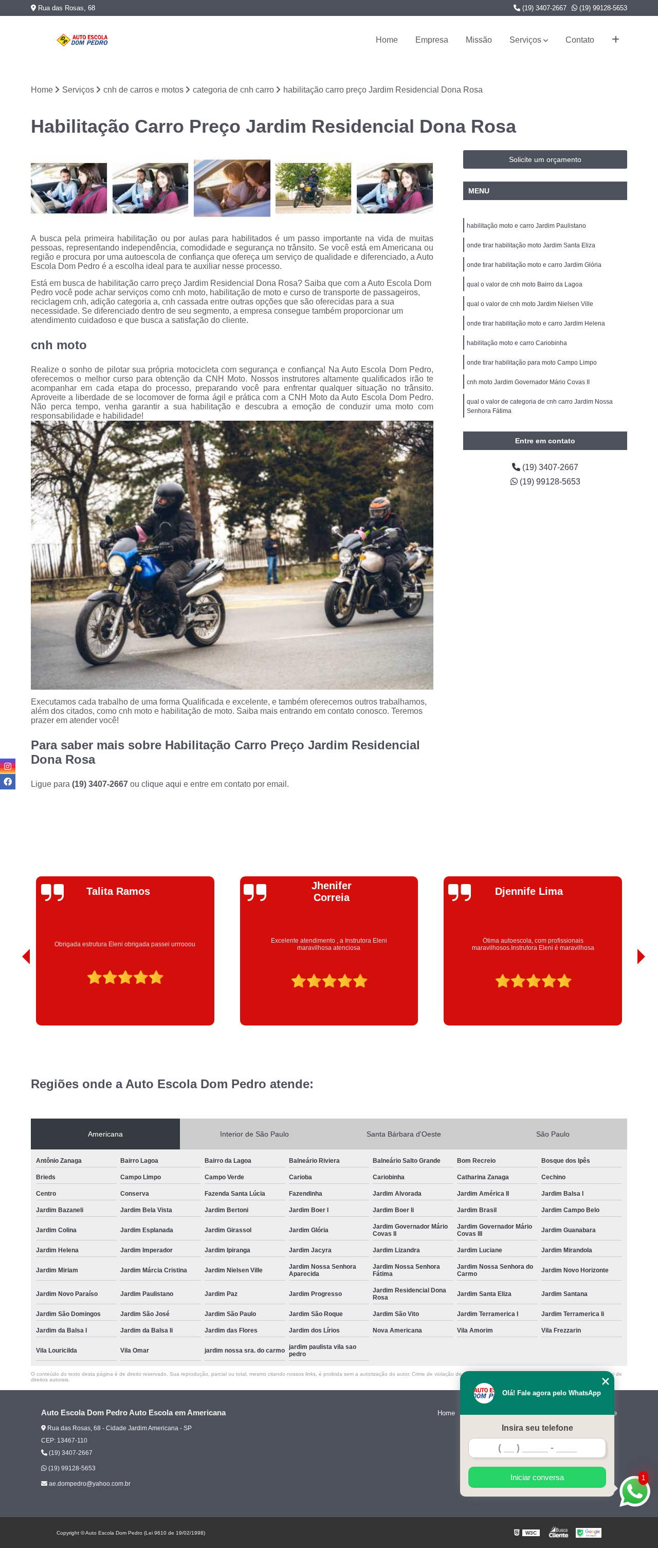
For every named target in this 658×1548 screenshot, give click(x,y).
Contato (579, 39)
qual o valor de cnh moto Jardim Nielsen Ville (530, 304)
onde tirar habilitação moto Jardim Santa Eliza (531, 245)
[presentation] (12, 996)
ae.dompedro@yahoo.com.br (89, 1483)
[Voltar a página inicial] (82, 40)
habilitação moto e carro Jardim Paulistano (526, 225)
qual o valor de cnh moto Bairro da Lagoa (524, 284)
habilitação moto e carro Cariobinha (517, 343)
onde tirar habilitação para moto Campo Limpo (532, 362)
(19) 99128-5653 (602, 8)
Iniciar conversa (537, 1477)
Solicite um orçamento (545, 159)
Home (387, 39)
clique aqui (161, 784)
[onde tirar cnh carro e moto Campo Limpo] (151, 188)
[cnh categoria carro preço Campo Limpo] (69, 188)
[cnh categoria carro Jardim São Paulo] (395, 188)
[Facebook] (7, 781)
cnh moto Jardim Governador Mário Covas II (528, 382)
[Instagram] (7, 766)
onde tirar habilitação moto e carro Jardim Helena (536, 323)
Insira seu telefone (537, 1428)
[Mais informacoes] (615, 40)
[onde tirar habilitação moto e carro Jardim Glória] (232, 188)
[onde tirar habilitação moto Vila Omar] (314, 188)
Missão (479, 39)
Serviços (525, 39)
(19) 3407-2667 (543, 8)
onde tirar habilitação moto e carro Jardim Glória (534, 264)
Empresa (431, 39)
